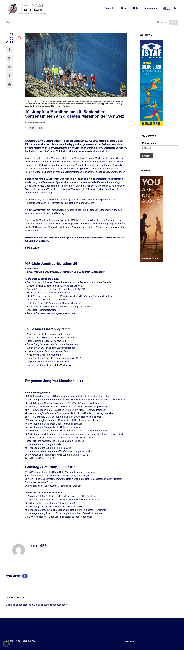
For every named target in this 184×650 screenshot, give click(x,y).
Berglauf (29, 121)
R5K (135, 8)
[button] (6, 643)
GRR (32, 128)
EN (168, 9)
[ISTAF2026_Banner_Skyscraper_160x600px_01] (151, 125)
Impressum (129, 641)
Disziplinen (40, 121)
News (124, 8)
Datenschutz (150, 8)
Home (160, 22)
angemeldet (22, 604)
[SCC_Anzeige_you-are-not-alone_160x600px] (151, 261)
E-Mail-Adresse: (148, 143)
